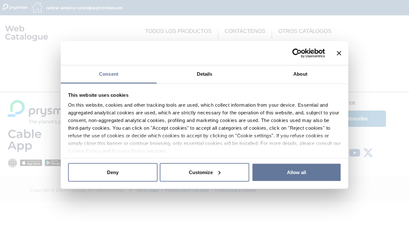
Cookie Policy (84, 151)
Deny (113, 172)
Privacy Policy (129, 151)
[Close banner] (339, 53)
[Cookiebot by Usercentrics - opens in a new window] (297, 53)
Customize (201, 172)
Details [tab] (204, 74)
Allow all (296, 172)
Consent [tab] (108, 74)
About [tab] (300, 74)
